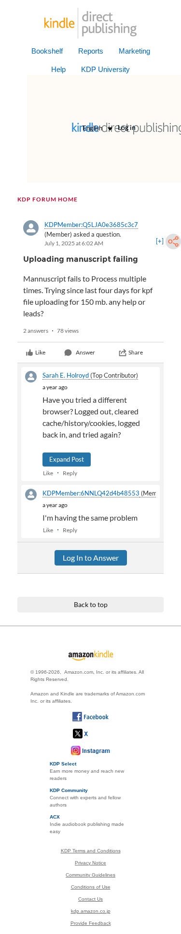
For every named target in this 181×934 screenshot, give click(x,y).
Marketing (134, 51)
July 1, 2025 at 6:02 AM (73, 243)
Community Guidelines (90, 874)
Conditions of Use (91, 887)
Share (135, 352)
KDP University (105, 69)
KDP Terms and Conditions (91, 850)
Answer (85, 352)
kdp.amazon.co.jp (91, 911)
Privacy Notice (90, 862)
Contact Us (90, 899)
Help (58, 69)
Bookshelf (47, 51)
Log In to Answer (91, 557)
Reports (90, 51)
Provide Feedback (90, 923)
